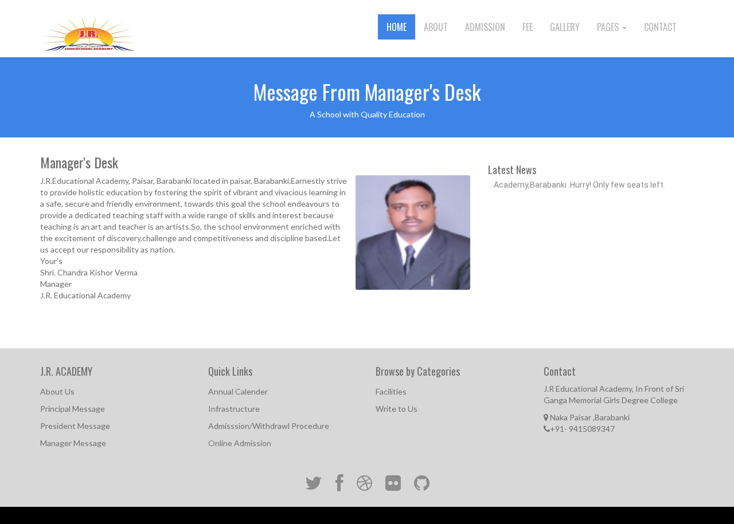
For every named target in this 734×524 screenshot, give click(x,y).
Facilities (391, 391)
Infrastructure (234, 408)
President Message (75, 426)
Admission (485, 27)
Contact (660, 27)
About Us (57, 391)
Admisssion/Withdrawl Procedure (268, 426)
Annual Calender (238, 391)
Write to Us (396, 408)
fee (527, 27)
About (436, 27)
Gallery (565, 27)
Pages (609, 27)
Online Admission (239, 443)
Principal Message (72, 408)
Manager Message (73, 443)
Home (396, 27)
